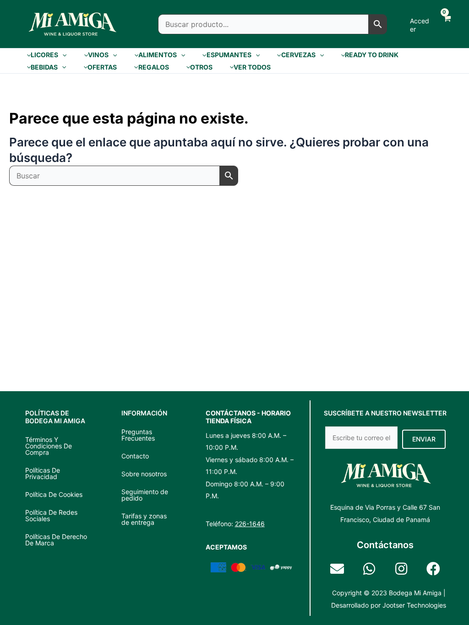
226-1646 (250, 524)
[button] (62, 55)
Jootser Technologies (414, 605)
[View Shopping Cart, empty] (446, 24)
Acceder (419, 25)
